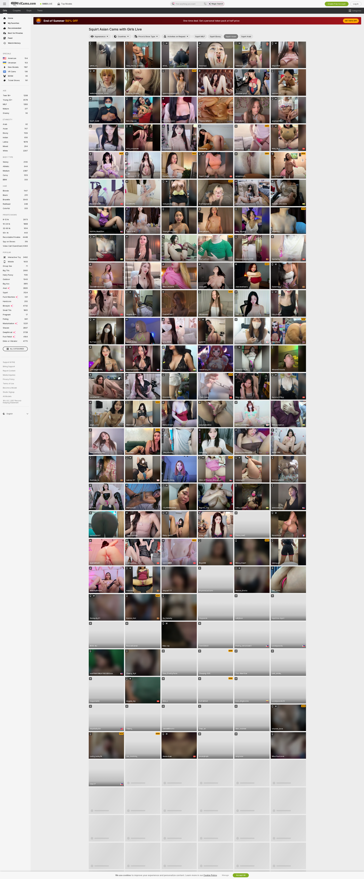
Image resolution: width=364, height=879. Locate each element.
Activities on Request (176, 36)
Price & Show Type (146, 36)
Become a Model (10, 388)
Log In (355, 4)
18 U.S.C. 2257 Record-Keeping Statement (12, 402)
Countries (122, 36)
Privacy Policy (9, 379)
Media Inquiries (9, 375)
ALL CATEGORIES (17, 349)
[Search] (205, 4)
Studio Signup (9, 392)
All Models (7, 396)
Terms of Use (8, 384)
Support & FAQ (9, 362)
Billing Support (9, 367)
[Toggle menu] (4, 4)
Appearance (100, 36)
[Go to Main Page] (23, 4)
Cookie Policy (210, 875)
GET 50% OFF (351, 21)
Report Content (9, 371)
